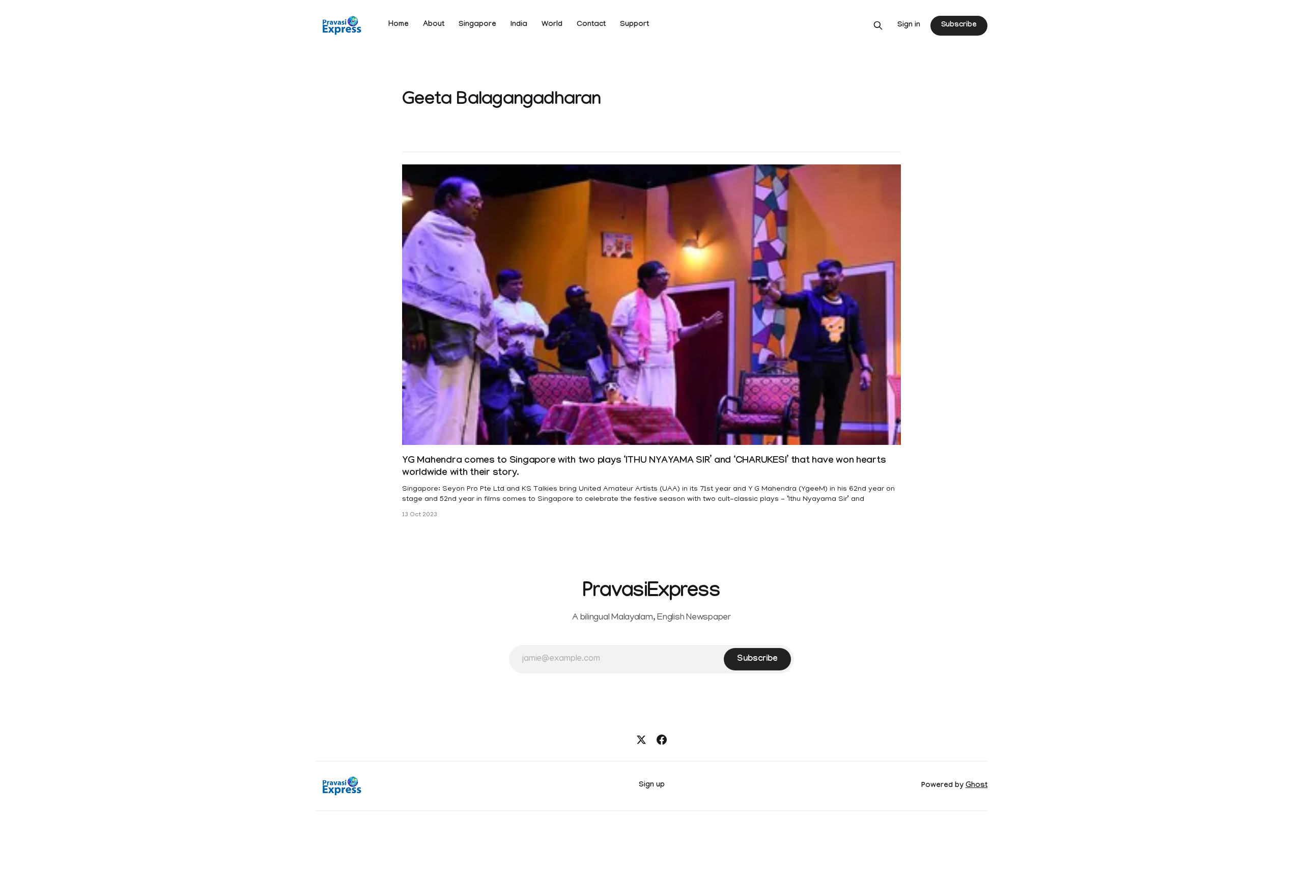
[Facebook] (662, 740)
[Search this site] (878, 25)
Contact (591, 25)
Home (398, 25)
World (552, 25)
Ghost (976, 786)
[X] (641, 740)
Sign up (652, 785)
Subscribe (959, 25)
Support (634, 25)
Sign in (908, 25)
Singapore (477, 25)
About (433, 25)
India (519, 25)
